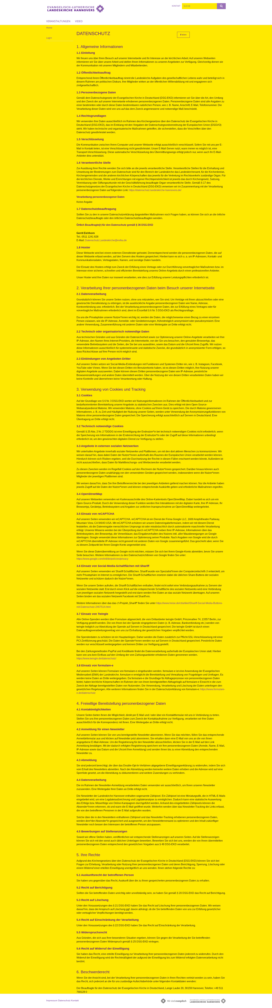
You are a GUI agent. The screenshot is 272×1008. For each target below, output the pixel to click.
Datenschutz (64, 1000)
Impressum (51, 1000)
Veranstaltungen (58, 21)
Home (49, 27)
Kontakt (176, 6)
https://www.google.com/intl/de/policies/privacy (102, 558)
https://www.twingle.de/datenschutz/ (96, 658)
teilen (184, 35)
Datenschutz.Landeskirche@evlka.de (106, 240)
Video (78, 21)
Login (49, 37)
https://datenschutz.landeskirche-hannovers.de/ (155, 190)
